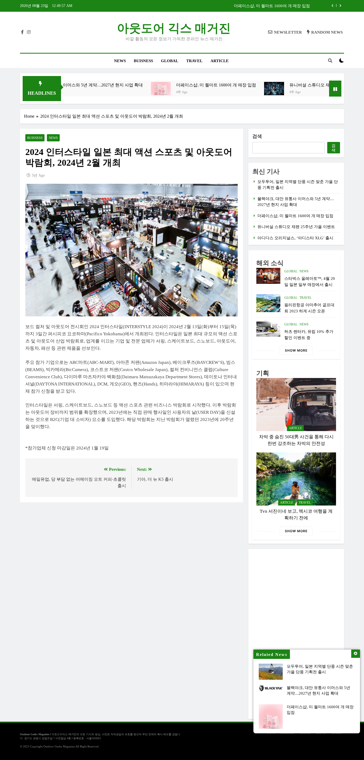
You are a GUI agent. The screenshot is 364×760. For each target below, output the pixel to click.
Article (220, 61)
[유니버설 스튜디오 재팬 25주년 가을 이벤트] (248, 88)
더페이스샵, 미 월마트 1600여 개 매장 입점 (272, 6)
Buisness (143, 61)
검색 (257, 136)
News (120, 61)
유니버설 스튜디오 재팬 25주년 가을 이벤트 (304, 85)
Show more (296, 350)
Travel (194, 61)
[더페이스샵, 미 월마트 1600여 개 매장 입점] (134, 88)
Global (169, 61)
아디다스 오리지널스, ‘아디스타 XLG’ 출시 (295, 238)
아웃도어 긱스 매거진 (174, 28)
